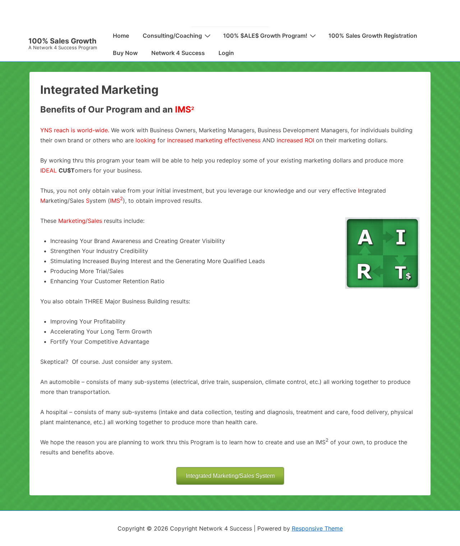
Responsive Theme (317, 528)
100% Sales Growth (62, 41)
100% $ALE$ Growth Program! (265, 35)
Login (226, 52)
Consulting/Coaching (172, 35)
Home (121, 35)
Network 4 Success (178, 52)
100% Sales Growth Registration (372, 35)
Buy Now (125, 52)
